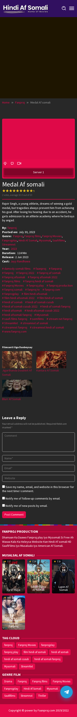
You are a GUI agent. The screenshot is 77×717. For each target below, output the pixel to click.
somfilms (38, 319)
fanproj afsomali (14, 277)
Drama (8, 681)
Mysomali (45, 240)
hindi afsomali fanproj (18, 315)
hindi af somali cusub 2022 (20, 306)
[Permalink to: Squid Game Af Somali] (38, 576)
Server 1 (38, 172)
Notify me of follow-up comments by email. (33, 498)
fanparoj (56, 269)
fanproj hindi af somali (39, 281)
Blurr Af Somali (11, 399)
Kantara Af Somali (47, 370)
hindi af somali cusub (40, 302)
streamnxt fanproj (15, 327)
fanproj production (61, 285)
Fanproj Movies (52, 236)
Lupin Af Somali (63, 588)
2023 (14, 249)
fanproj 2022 (26, 273)
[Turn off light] (5, 163)
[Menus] (71, 8)
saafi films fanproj (15, 319)
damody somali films (17, 269)
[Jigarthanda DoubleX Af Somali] (17, 359)
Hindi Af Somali (28, 240)
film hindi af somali (51, 298)
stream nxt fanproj (60, 319)
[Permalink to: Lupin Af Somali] (63, 576)
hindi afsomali (13, 310)
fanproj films (12, 281)
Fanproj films (32, 236)
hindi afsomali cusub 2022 (43, 310)
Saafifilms (58, 240)
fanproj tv (33, 289)
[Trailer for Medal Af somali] (19, 163)
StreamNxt (11, 323)
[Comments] (12, 163)
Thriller (42, 696)
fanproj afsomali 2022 (43, 277)
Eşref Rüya (13, 589)
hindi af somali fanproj (56, 306)
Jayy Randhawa (20, 261)
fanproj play (36, 285)
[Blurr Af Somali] (17, 388)
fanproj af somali (50, 273)
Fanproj (18, 236)
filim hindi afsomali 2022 (19, 298)
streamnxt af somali (35, 323)
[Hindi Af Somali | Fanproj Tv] (25, 8)
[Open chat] (66, 692)
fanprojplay (11, 294)
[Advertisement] (38, 57)
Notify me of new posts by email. (26, 506)
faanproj (41, 269)
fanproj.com (52, 289)
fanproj (8, 273)
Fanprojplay (9, 240)
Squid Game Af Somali (38, 588)
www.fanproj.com (15, 331)
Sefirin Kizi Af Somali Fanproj (13, 623)
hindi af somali (13, 302)
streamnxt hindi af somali (48, 327)
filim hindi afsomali (35, 294)
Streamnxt (8, 244)
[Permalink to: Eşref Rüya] (13, 576)
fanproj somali (13, 289)
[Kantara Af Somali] (51, 359)
